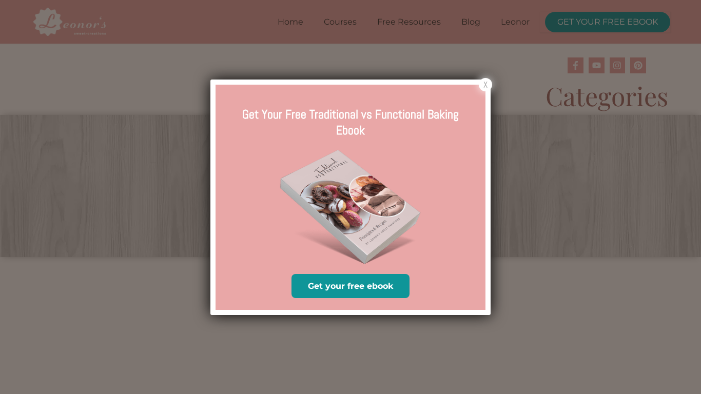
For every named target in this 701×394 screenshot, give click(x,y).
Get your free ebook (350, 286)
